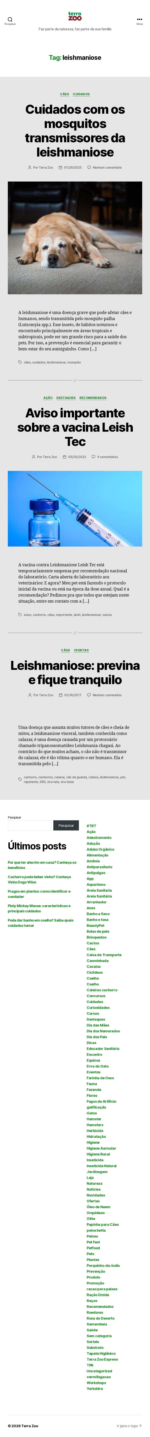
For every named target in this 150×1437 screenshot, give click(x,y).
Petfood (93, 1248)
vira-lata (53, 782)
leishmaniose (56, 362)
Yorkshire (95, 1389)
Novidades (96, 1195)
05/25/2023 (77, 457)
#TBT (91, 826)
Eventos (93, 1072)
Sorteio (93, 1342)
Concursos (96, 996)
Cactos (93, 943)
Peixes (92, 1236)
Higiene (93, 1142)
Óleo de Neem (98, 1207)
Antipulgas (96, 873)
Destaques (66, 398)
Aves (91, 908)
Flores (92, 1095)
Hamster (94, 1119)
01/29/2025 (72, 167)
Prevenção (96, 1271)
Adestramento (99, 838)
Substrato (95, 1348)
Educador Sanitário (103, 1049)
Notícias (94, 1189)
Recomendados (93, 398)
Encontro (94, 1054)
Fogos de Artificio (101, 1101)
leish (77, 615)
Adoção (93, 843)
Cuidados (81, 94)
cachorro (39, 615)
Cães (64, 94)
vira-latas (67, 782)
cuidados (38, 362)
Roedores (95, 1312)
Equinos (93, 1060)
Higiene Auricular (101, 1148)
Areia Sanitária (99, 896)
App (90, 879)
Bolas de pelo (98, 931)
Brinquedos (96, 937)
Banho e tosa (97, 920)
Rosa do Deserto (100, 1318)
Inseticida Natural (102, 1166)
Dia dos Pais (97, 1037)
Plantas (93, 1260)
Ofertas (81, 650)
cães (27, 362)
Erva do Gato (98, 1066)
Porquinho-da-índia (103, 1265)
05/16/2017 (72, 695)
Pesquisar (14, 817)
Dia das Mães (98, 1025)
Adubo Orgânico (100, 849)
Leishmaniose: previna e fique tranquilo (75, 672)
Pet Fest (93, 1242)
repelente (31, 782)
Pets (90, 1254)
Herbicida (95, 1131)
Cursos (93, 1013)
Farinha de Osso (100, 1078)
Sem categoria (99, 1336)
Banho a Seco (98, 914)
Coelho (93, 978)
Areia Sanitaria (99, 890)
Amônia (93, 861)
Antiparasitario (99, 867)
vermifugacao (99, 1377)
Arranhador (96, 902)
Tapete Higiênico (101, 1353)
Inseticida (95, 1160)
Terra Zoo (46, 167)
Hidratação (96, 1137)
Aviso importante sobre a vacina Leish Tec (75, 427)
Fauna (92, 1084)
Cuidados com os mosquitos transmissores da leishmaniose (75, 130)
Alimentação (97, 855)
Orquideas (96, 1213)
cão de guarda (76, 777)
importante (64, 615)
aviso (27, 615)
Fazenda (94, 1090)
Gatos (92, 1113)
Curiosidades (98, 1008)
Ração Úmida (98, 1295)
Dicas (91, 1043)
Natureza (94, 1183)
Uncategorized (99, 1371)
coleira (93, 777)
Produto (93, 1277)
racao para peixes (102, 1289)
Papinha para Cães (103, 1224)
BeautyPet (95, 925)
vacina (107, 615)
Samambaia (97, 1324)
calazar (59, 777)
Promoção (95, 1283)
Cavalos (94, 967)
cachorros (45, 777)
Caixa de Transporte (104, 955)
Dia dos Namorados (103, 1031)
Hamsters (95, 1125)
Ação (48, 398)
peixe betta (96, 1230)
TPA (90, 1365)
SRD (42, 782)
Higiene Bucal (98, 1154)
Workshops (96, 1383)
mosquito (74, 362)
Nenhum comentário (107, 167)
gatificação (96, 1107)
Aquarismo (96, 884)
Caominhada (97, 961)
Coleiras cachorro (102, 990)
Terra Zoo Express (102, 1359)
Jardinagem (97, 1172)
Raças (92, 1301)
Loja (90, 1178)
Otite (91, 1219)
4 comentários (107, 457)
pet (122, 777)
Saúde (92, 1330)
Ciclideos (95, 972)
